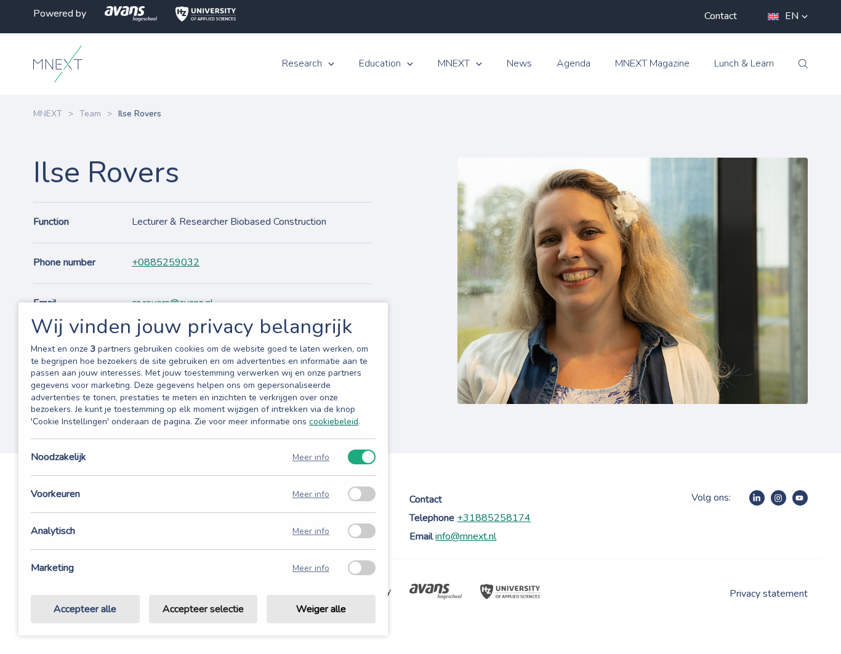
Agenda (573, 64)
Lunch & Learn (744, 64)
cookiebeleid (333, 421)
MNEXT (454, 64)
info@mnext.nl (465, 536)
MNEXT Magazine (652, 64)
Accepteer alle (85, 609)
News (519, 64)
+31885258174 (494, 518)
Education (380, 64)
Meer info (310, 457)
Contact (720, 16)
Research (302, 64)
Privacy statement (769, 593)
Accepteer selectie (203, 609)
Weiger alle (321, 609)
